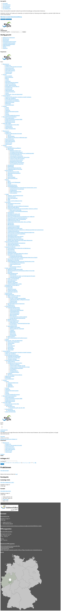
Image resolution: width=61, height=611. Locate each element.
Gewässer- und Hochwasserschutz (15, 195)
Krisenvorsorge (8, 72)
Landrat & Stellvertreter (13, 382)
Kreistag (5, 106)
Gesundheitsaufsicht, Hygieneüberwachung (17, 218)
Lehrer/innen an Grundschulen (17, 189)
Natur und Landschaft (12, 198)
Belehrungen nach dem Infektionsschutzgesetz (18, 206)
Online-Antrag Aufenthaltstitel (16, 310)
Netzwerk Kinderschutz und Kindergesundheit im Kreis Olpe (21, 270)
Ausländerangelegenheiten (9, 44)
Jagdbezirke (12, 331)
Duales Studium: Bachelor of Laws (17, 365)
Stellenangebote (6, 45)
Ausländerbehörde (4, 548)
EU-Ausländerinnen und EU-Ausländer (18, 316)
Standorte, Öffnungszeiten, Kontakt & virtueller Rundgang (18, 97)
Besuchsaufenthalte (14, 314)
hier (16, 474)
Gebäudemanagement (13, 291)
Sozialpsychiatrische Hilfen (14, 227)
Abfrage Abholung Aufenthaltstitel (17, 318)
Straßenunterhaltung (12, 290)
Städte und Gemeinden (10, 128)
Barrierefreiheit (11, 249)
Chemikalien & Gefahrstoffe (14, 214)
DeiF (11, 265)
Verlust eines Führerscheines (16, 160)
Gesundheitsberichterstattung (14, 237)
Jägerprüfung (13, 334)
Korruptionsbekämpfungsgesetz (12, 115)
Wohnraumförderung (12, 178)
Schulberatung (13, 190)
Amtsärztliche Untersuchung (14, 203)
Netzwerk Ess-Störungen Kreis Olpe (15, 239)
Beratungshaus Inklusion (15, 266)
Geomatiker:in (13, 369)
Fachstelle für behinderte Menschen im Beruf (18, 253)
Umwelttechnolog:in (14, 372)
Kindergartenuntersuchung (14, 220)
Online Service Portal (10, 69)
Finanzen (7, 114)
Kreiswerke (10, 287)
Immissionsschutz (12, 197)
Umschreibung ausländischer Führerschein (19, 157)
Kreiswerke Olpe (9, 87)
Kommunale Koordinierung (14, 245)
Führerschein (6, 40)
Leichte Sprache (11, 251)
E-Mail (5, 499)
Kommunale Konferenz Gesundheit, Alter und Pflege (19, 222)
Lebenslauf (10, 385)
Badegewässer (11, 212)
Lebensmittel (10, 349)
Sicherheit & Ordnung (10, 91)
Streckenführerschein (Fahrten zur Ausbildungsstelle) (22, 153)
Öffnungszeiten (11, 136)
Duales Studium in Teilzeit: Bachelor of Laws (20, 367)
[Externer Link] (30, 508)
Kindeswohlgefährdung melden (15, 284)
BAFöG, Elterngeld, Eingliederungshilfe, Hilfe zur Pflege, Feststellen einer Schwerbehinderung (21, 550)
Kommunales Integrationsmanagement (16, 243)
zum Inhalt (5, 3)
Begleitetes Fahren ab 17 (15, 150)
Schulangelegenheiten (13, 186)
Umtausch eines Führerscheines (17, 158)
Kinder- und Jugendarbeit (13, 278)
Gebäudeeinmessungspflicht (14, 173)
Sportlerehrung (11, 406)
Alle (35, 462)
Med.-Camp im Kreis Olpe (15, 210)
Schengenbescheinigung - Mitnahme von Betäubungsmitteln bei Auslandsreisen (25, 229)
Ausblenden (3, 19)
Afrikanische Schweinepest (9, 37)
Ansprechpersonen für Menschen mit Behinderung (19, 248)
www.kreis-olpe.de (8, 523)
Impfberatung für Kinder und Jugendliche (17, 219)
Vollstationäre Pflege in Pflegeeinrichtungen (20, 299)
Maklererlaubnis (11, 336)
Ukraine (7, 93)
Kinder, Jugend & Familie (10, 85)
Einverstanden (8, 19)
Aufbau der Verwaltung (10, 98)
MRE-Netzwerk (11, 224)
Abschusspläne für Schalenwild (17, 328)
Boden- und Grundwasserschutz (15, 200)
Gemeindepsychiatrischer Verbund (15, 236)
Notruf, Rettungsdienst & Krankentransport (17, 338)
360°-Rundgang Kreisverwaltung (15, 374)
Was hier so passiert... (15, 364)
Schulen (9, 183)
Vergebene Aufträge (12, 359)
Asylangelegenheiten (14, 311)
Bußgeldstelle (11, 166)
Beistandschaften (11, 281)
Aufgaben (10, 384)
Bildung (7, 78)
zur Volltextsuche (7, 8)
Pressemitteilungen (9, 105)
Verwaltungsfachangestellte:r (16, 368)
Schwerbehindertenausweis (9, 43)
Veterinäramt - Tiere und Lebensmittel (13, 94)
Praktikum (10, 373)
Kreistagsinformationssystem (9, 41)
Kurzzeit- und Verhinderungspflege (18, 298)
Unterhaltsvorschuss (12, 280)
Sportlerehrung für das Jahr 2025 (17, 407)
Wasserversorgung (12, 289)
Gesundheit (7, 81)
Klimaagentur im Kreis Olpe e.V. (12, 86)
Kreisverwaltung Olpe (4, 516)
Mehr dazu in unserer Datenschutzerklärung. (11, 16)
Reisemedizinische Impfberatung (15, 228)
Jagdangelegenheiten (12, 326)
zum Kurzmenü (6, 7)
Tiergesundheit (11, 343)
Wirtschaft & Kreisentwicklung (9, 116)
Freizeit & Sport (8, 126)
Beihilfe (2, 552)
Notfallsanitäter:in (14, 371)
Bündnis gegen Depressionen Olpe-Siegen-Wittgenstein (20, 240)
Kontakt (9, 135)
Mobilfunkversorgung (10, 122)
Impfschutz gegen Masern (13, 207)
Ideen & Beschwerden (10, 70)
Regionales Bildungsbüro (13, 244)
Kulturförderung (9, 127)
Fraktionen (7, 110)
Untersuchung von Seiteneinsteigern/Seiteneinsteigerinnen (21, 232)
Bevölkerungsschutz (12, 319)
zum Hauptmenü (6, 4)
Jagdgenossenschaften (15, 327)
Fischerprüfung (13, 324)
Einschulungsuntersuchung (14, 215)
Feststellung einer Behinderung (15, 255)
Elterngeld (10, 272)
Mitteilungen (8, 103)
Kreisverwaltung (6, 95)
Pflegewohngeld (13, 301)
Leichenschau (11, 223)
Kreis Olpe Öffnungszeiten (6, 531)
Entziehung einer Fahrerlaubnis (17, 162)
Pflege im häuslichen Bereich (14, 295)
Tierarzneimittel (11, 345)
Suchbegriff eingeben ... (5, 31)
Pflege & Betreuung (9, 90)
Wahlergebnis (11, 386)
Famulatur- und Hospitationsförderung (19, 211)
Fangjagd (12, 330)
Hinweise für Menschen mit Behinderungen (17, 137)
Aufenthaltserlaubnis (14, 313)
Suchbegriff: (3, 461)
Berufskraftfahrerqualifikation (14, 148)
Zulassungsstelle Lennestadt (6, 547)
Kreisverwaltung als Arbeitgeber (12, 101)
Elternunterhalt (13, 302)
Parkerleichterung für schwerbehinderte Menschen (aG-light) (23, 257)
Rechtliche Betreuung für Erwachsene (16, 303)
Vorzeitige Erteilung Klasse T (16, 152)
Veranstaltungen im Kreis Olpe (12, 124)
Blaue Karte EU (13, 315)
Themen (5, 74)
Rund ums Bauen (11, 177)
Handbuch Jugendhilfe (13, 282)
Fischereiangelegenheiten (13, 320)
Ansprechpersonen (9, 68)
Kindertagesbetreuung (13, 273)
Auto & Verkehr (8, 76)
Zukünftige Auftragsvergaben (14, 356)
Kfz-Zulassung (6, 39)
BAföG (9, 181)
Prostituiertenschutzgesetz (14, 226)
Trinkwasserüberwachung (13, 231)
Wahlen (4, 47)
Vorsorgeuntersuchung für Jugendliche (16, 233)
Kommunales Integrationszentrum (15, 258)
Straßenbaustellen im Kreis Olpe (15, 169)
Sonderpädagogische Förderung (17, 262)
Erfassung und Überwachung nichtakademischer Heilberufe (21, 216)
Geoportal (5, 48)
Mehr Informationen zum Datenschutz (9, 435)
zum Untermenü (6, 6)
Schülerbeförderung (12, 185)
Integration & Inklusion (10, 83)
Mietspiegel (10, 175)
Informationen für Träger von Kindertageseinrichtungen (22, 276)
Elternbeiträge (13, 274)
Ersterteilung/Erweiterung (16, 154)
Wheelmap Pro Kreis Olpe (13, 260)
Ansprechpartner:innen (15, 264)
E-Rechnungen (8, 73)
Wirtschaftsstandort (9, 118)
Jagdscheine (12, 332)
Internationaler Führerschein (16, 156)
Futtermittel (10, 347)
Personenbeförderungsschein (16, 164)
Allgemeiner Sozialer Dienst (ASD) (15, 269)
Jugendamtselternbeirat (15, 277)
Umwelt (7, 80)
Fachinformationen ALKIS (13, 171)
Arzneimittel (10, 204)
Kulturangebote (13, 193)
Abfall (9, 199)
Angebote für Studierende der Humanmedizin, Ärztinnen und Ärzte (23, 208)
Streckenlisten (13, 335)
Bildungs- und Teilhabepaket (14, 182)
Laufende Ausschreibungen (14, 357)
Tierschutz (10, 344)
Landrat (7, 107)
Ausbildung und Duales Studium (15, 363)
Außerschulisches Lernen (15, 191)
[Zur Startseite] (6, 28)
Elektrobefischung (14, 322)
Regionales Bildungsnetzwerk (11, 82)
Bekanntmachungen (9, 102)
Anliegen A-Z (8, 65)
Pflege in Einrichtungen (13, 297)
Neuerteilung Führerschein (16, 161)
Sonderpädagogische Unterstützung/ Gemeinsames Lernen (23, 187)
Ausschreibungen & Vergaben (12, 99)
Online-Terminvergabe (15, 309)
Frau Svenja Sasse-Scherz (5, 491)
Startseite (2, 436)
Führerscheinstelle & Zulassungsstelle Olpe (10, 546)
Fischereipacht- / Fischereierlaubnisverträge (20, 323)
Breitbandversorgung (10, 120)
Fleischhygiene (11, 348)
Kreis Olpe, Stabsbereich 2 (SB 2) (7, 482)
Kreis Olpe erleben (7, 123)
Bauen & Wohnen (9, 77)
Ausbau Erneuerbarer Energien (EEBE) (13, 119)
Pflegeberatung (11, 305)
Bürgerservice (6, 64)
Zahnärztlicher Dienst (12, 235)
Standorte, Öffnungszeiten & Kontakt (13, 66)
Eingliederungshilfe (12, 252)
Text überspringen (4, 470)
